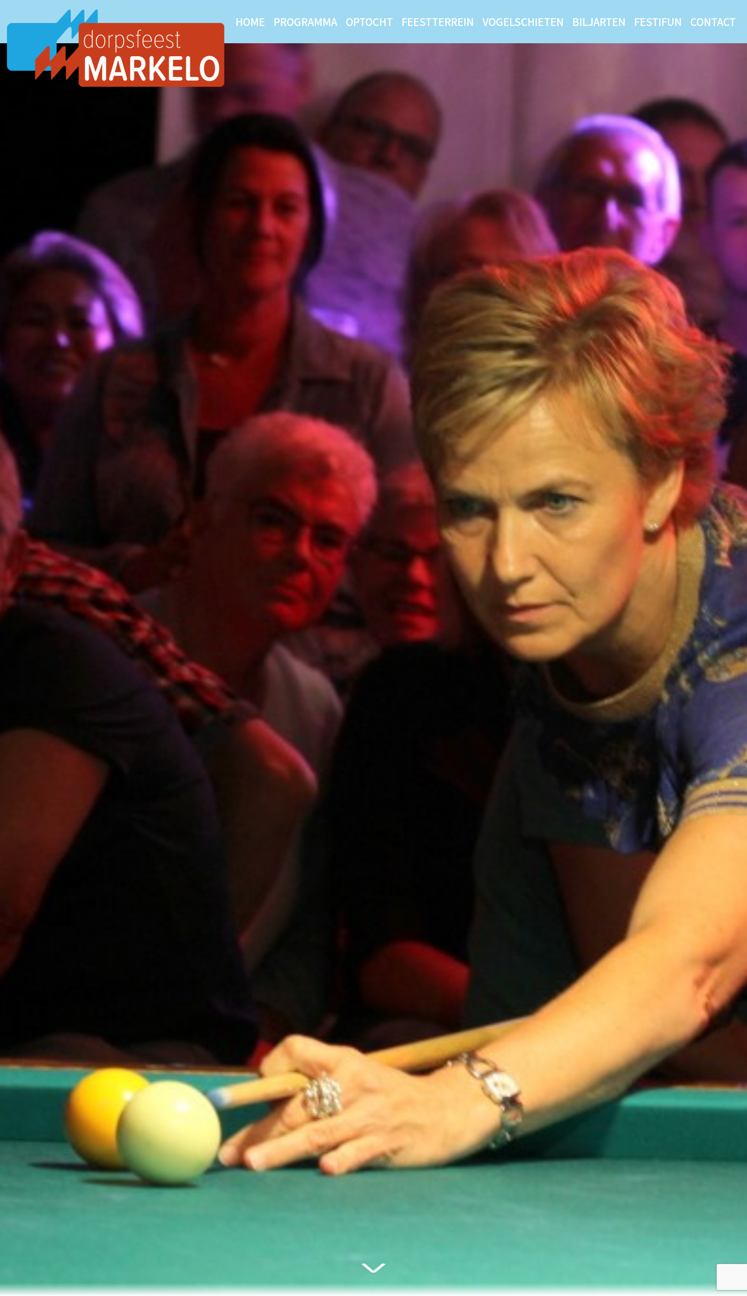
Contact (713, 21)
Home (250, 21)
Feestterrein (438, 21)
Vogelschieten (523, 21)
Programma (305, 21)
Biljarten (599, 21)
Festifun (658, 21)
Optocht (369, 21)
